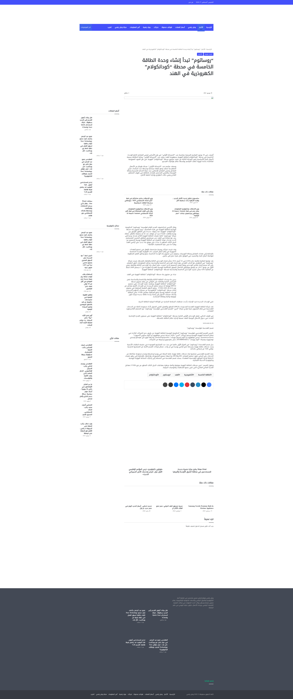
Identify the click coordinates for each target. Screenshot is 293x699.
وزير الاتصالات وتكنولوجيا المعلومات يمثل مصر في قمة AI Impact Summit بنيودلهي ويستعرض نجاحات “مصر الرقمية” (185, 212)
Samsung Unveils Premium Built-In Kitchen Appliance (200, 507)
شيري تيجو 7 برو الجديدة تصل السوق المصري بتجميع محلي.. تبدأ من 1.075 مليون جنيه (86, 261)
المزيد (109, 27)
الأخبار (201, 27)
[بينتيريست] (187, 384)
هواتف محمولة (167, 27)
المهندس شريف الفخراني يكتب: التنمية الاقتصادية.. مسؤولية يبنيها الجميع (86, 351)
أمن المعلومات (135, 27)
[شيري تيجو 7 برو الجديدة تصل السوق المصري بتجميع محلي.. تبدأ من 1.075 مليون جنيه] (106, 262)
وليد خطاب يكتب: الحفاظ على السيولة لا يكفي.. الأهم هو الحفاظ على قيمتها (86, 428)
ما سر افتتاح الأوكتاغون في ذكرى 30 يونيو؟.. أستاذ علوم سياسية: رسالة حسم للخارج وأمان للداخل (86, 391)
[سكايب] (181, 384)
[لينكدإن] (198, 384)
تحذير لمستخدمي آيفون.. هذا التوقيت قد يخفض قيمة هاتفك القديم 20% (86, 187)
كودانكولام (153, 375)
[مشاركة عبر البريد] (170, 384)
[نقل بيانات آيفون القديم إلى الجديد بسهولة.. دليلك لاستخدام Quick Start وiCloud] (106, 125)
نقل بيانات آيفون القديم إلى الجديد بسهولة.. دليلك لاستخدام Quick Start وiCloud (86, 122)
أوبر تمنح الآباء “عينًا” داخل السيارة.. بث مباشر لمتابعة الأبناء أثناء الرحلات (86, 320)
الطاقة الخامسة (204, 375)
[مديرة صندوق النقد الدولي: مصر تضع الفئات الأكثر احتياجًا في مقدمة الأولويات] (169, 496)
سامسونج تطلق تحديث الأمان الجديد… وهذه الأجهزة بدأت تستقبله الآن (185, 199)
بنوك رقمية (147, 27)
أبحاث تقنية (208, 54)
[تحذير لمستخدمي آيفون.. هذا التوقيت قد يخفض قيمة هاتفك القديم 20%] (106, 189)
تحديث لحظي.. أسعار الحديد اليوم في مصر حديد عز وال (138, 507)
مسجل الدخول (199, 526)
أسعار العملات (180, 27)
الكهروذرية (188, 375)
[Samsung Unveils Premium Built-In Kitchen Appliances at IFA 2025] (199, 496)
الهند (177, 375)
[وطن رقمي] (193, 14)
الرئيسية (209, 27)
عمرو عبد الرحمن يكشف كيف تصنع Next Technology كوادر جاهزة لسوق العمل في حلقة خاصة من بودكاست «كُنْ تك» (86, 145)
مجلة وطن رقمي (121, 27)
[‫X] (203, 384)
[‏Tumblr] (192, 384)
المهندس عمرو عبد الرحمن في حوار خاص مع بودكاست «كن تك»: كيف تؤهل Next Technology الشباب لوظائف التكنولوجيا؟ (86, 168)
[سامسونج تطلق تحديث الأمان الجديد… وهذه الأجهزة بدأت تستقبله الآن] (207, 201)
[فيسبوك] (209, 384)
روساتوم (166, 375)
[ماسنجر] (176, 384)
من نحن (191, 2)
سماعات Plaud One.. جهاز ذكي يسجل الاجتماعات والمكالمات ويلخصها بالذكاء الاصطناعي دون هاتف (86, 208)
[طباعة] (165, 384)
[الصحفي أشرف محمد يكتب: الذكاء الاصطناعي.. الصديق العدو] (106, 412)
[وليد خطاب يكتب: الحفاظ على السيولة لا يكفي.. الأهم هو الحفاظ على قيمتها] (106, 431)
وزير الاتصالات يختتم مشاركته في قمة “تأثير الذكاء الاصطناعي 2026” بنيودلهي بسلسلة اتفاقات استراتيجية (139, 200)
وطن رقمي (192, 27)
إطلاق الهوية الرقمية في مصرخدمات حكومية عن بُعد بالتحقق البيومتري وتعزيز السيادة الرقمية (86, 302)
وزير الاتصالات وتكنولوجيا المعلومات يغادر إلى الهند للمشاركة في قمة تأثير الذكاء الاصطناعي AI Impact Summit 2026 (139, 212)
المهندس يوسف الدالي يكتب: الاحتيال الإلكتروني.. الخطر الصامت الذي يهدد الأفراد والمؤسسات (86, 371)
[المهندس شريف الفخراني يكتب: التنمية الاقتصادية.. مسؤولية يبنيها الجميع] (106, 352)
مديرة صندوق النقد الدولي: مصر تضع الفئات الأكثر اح (169, 507)
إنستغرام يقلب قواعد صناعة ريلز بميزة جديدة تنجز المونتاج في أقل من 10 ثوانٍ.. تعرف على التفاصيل (86, 281)
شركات (156, 27)
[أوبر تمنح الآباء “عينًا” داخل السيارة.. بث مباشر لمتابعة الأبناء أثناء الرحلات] (106, 322)
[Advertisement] (168, 549)
